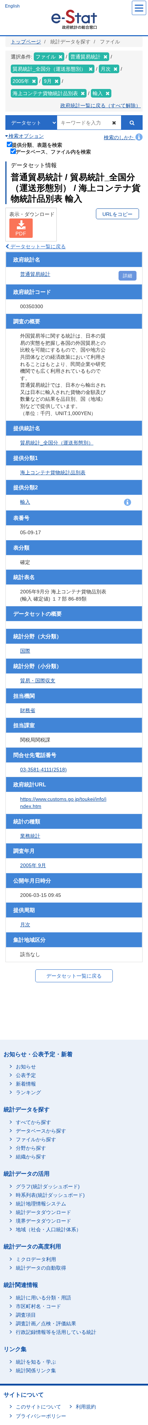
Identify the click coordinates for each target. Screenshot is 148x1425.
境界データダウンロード (43, 1220)
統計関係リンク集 (36, 1370)
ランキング (28, 1092)
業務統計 (30, 836)
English (12, 6)
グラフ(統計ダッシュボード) (48, 1186)
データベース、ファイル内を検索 (53, 151)
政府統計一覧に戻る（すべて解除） (100, 105)
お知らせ (26, 1066)
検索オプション (25, 135)
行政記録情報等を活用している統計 (56, 1332)
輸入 (25, 502)
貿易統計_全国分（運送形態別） (56, 443)
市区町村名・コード (38, 1306)
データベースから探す (41, 1130)
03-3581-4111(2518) (43, 769)
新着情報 (26, 1083)
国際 (25, 651)
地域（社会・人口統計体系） (48, 1229)
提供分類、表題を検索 (37, 144)
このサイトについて (38, 1406)
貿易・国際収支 (37, 680)
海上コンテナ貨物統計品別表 (52, 472)
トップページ (26, 41)
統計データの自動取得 (41, 1267)
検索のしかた (119, 137)
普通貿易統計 (35, 274)
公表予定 (26, 1075)
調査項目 (26, 1314)
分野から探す (31, 1148)
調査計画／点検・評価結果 (46, 1323)
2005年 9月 (33, 865)
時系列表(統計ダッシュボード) (50, 1195)
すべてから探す (33, 1122)
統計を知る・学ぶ (36, 1361)
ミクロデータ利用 (36, 1259)
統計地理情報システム (41, 1203)
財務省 (27, 710)
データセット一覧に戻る (37, 246)
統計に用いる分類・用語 (43, 1297)
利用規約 (86, 1406)
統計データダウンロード (43, 1212)
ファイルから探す (36, 1139)
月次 (25, 924)
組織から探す (31, 1156)
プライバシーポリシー (41, 1416)
